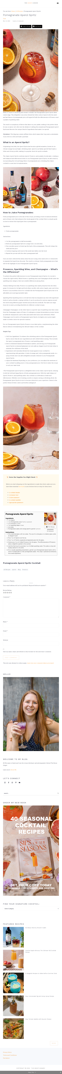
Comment (6, 597)
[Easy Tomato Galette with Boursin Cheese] (13, 1029)
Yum (4, 19)
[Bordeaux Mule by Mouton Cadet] (13, 937)
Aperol (14, 570)
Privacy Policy (7, 1052)
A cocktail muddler (15, 500)
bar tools (21, 487)
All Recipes (7, 570)
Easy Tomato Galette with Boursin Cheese (38, 1019)
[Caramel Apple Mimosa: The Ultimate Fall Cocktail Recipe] (13, 960)
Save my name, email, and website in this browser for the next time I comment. (27, 652)
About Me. (13, 770)
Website (5, 640)
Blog (19, 570)
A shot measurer (14, 498)
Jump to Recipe (26, 26)
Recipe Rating (7, 590)
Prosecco (25, 570)
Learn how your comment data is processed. (40, 663)
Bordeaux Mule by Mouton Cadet (35, 927)
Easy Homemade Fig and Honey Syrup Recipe (39, 996)
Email (5, 631)
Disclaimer (6, 1058)
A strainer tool (13, 495)
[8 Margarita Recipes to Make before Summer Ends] (13, 983)
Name (5, 622)
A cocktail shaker (14, 493)
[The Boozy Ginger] (31, 4)
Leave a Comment (18, 21)
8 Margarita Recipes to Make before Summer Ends (41, 973)
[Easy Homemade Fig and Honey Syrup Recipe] (13, 1006)
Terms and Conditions (10, 1055)
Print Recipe (37, 26)
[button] (47, 529)
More (54, 1043)
